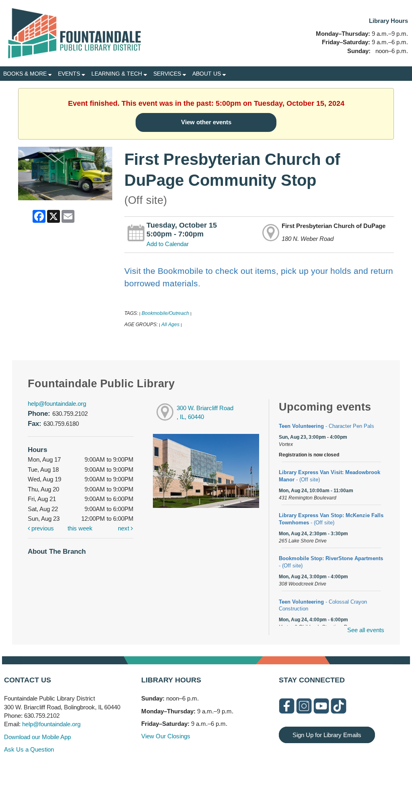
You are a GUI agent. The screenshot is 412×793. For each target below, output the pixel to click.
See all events (365, 630)
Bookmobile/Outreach (165, 313)
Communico (255, 770)
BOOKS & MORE (25, 73)
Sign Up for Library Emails (327, 734)
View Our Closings (165, 736)
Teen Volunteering (326, 426)
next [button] (124, 528)
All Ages (170, 324)
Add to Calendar (167, 243)
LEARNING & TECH (117, 73)
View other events (206, 122)
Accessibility (222, 770)
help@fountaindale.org (57, 403)
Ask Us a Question (29, 749)
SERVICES (168, 73)
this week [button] (80, 528)
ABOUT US (207, 73)
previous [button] (42, 528)
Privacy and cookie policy (173, 770)
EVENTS (70, 73)
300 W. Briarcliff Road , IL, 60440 (205, 413)
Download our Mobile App (37, 736)
